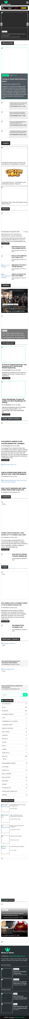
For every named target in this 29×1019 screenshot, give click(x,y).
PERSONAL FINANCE (10, 639)
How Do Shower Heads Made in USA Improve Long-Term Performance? (14, 473)
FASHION (6, 497)
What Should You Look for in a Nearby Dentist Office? (19, 247)
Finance (3, 671)
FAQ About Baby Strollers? (16, 836)
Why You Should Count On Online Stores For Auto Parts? (16, 816)
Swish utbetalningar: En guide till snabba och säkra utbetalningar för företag (14, 400)
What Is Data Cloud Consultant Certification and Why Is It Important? (18, 103)
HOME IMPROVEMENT (11, 419)
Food (3, 574)
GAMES (6, 143)
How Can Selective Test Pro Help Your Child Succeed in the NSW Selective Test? (18, 113)
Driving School (14, 728)
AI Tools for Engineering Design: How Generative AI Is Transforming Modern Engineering (14, 366)
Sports (16, 304)
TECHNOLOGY (8, 343)
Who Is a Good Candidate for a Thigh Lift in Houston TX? (19, 256)
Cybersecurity (14, 724)
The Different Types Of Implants (17, 846)
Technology (14, 787)
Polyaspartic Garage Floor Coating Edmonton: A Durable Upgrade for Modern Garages (12, 442)
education (7, 43)
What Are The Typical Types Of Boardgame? (17, 826)
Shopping (14, 781)
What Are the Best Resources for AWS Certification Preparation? (17, 122)
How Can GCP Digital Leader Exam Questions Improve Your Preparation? (14, 34)
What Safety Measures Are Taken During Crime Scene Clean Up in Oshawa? (13, 489)
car (14, 717)
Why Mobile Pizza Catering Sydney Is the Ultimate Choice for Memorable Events (14, 604)
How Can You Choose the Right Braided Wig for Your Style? (19, 555)
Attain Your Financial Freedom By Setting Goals (12, 686)
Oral (14, 759)
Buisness (14, 710)
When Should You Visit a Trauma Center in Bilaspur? (19, 265)
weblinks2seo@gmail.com (17, 956)
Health (4, 304)
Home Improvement (14, 763)
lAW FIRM (14, 766)
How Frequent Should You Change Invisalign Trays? (17, 805)
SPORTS (6, 285)
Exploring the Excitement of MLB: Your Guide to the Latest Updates (13, 334)
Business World (14, 714)
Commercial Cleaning (14, 721)
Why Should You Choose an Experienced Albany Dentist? (11, 235)
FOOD (4, 567)
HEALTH (5, 209)
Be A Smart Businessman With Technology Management (11, 662)
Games (14, 749)
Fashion (4, 504)
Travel (14, 795)
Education (4, 31)
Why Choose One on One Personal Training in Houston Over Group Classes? (14, 308)
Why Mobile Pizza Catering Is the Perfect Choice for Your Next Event (19, 626)
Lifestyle (10, 304)
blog (14, 707)
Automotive (14, 703)
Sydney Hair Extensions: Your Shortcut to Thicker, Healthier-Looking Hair (13, 534)
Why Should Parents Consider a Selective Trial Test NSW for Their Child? (18, 132)
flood (14, 742)
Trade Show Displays (14, 791)
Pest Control (14, 773)
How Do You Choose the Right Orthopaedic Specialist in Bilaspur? (19, 275)
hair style (14, 752)
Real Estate (14, 777)
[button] (27, 2)
